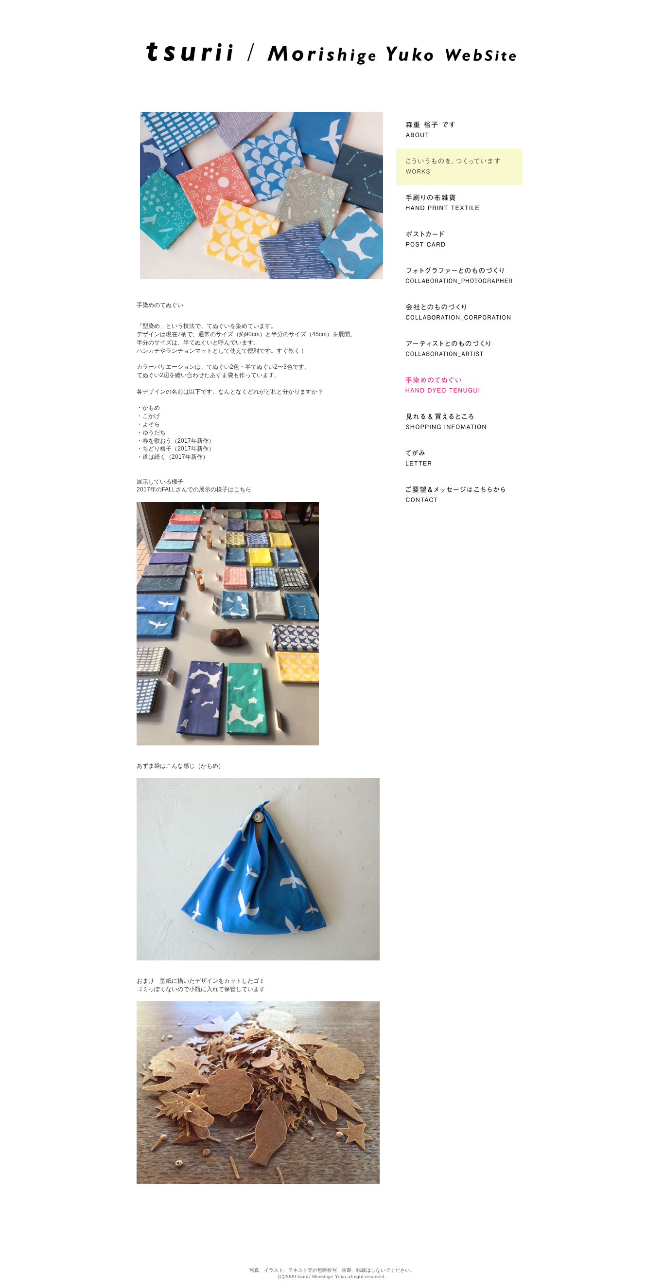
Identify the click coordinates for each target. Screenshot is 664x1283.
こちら (242, 489)
